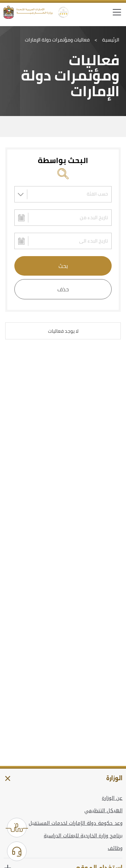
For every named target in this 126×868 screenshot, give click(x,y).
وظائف (115, 848)
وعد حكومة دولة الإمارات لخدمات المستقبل (75, 823)
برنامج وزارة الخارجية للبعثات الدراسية (83, 835)
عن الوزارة (112, 798)
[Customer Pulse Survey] (17, 827)
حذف (63, 289)
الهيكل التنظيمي (103, 810)
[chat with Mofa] (17, 851)
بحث (63, 266)
